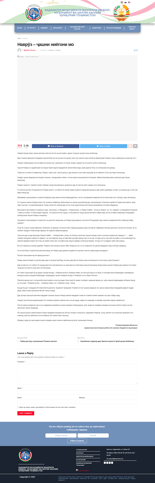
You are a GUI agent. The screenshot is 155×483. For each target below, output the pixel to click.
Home (19, 38)
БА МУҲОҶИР (81, 460)
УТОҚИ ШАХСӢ (81, 449)
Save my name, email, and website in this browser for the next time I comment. (48, 407)
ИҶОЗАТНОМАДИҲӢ (113, 28)
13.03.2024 (42, 50)
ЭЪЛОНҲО (80, 453)
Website (82, 398)
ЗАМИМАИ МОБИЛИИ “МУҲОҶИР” (84, 464)
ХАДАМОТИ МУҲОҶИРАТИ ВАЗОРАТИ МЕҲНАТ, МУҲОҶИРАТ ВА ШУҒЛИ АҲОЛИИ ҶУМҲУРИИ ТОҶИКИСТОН (77, 12)
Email (20, 398)
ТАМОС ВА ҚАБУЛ (132, 28)
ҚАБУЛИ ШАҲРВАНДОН (84, 456)
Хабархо (25, 38)
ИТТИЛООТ (31, 28)
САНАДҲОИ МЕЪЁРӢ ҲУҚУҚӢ (77, 28)
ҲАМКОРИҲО (96, 28)
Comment (21, 362)
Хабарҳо (58, 50)
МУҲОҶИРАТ (57, 28)
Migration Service (29, 50)
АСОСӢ (19, 28)
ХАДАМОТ (44, 28)
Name (20, 388)
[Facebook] (107, 463)
